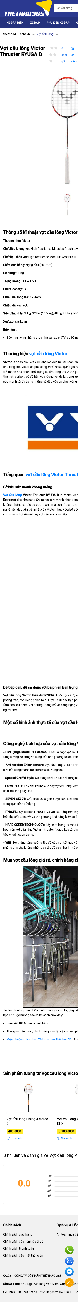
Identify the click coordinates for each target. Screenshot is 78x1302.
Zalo (69, 1261)
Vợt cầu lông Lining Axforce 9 (27, 1121)
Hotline (69, 1250)
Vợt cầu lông (12, 495)
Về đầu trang (69, 1282)
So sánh (74, 58)
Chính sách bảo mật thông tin (23, 1255)
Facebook (69, 1271)
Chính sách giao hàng (17, 1234)
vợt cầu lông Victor (48, 353)
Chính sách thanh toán (18, 1248)
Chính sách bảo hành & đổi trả (23, 1241)
